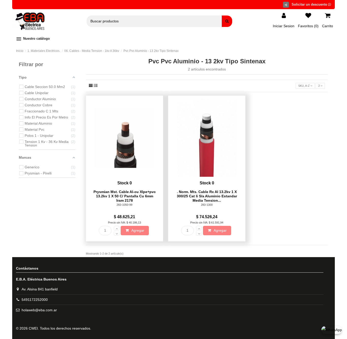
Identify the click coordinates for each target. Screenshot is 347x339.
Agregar (137, 230)
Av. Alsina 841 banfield (40, 289)
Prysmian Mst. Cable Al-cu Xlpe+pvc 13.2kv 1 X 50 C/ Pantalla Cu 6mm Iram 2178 (124, 196)
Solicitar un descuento (310, 4)
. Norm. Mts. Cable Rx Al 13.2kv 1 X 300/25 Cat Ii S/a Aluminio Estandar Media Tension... (207, 196)
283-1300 (207, 204)
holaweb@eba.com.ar (39, 310)
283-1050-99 (124, 204)
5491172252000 (35, 300)
